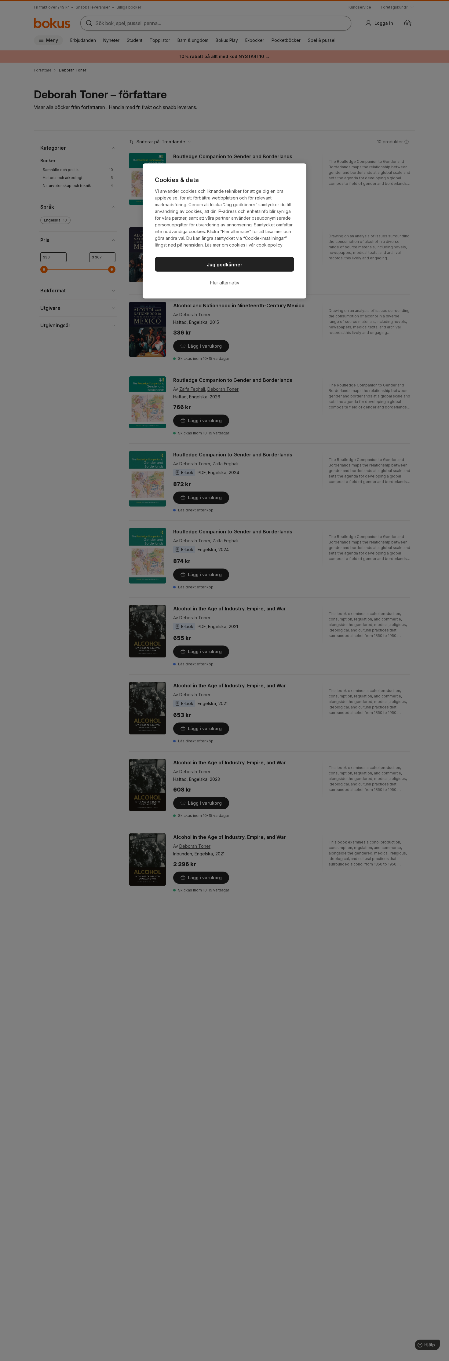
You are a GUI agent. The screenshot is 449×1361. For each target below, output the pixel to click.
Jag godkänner (225, 265)
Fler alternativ (224, 283)
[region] (224, 230)
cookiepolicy (269, 244)
